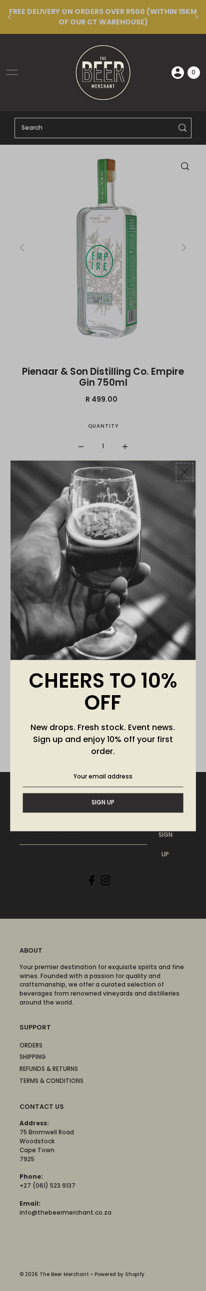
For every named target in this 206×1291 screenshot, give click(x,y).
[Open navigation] (12, 72)
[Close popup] (184, 472)
